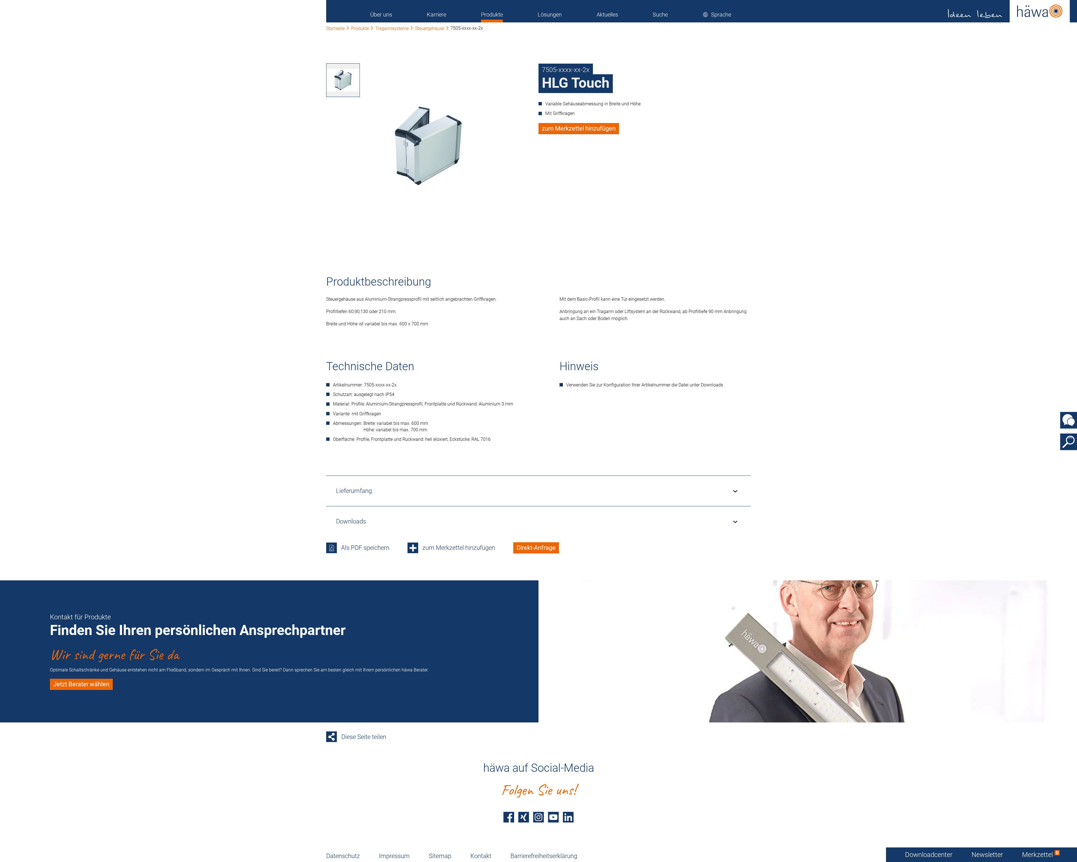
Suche (660, 14)
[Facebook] (508, 817)
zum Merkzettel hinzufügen (579, 128)
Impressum (394, 855)
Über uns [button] (381, 14)
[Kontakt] (1068, 420)
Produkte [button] (492, 14)
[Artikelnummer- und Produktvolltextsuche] (1068, 442)
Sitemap (440, 855)
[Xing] (523, 817)
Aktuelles (607, 14)
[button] (717, 14)
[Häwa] (1009, 11)
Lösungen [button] (550, 14)
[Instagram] (538, 817)
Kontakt (480, 855)
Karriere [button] (436, 14)
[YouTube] (553, 817)
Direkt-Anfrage (536, 547)
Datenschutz (343, 855)
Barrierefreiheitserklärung (543, 855)
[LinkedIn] (568, 817)
